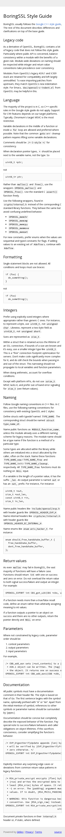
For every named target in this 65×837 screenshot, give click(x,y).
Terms (38, 832)
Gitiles (20, 832)
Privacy (29, 832)
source (58, 832)
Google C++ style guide (48, 24)
